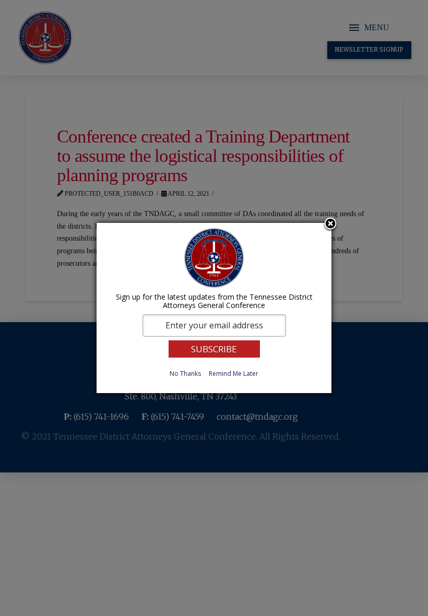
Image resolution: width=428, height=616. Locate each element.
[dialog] (214, 308)
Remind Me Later (233, 373)
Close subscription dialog (330, 224)
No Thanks (185, 373)
